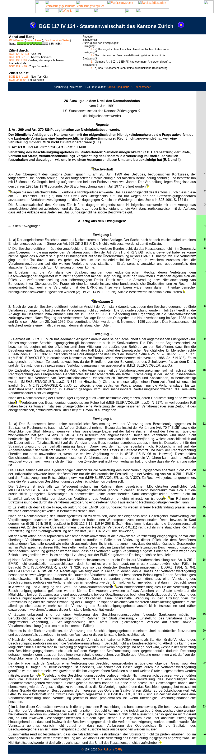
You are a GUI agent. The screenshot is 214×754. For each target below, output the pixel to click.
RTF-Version (16, 40)
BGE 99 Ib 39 (17, 79)
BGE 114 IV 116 (18, 76)
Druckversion (53, 40)
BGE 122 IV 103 (19, 53)
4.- (92, 67)
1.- (92, 49)
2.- (92, 55)
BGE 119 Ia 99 (18, 66)
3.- (92, 61)
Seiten (29, 40)
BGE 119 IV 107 (19, 57)
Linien (38, 40)
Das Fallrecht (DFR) (110, 749)
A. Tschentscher (140, 86)
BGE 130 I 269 (18, 60)
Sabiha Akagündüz (118, 86)
